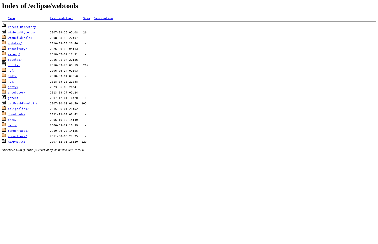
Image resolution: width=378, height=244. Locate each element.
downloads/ (16, 114)
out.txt (14, 65)
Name (11, 18)
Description (103, 18)
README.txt (16, 141)
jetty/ (13, 87)
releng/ (14, 54)
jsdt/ (12, 76)
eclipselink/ (18, 109)
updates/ (15, 43)
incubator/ (16, 92)
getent (13, 98)
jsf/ (11, 70)
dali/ (12, 125)
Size (86, 18)
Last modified (61, 18)
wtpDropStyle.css (22, 32)
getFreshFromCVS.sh (23, 103)
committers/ (17, 136)
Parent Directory (22, 27)
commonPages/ (18, 130)
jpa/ (11, 81)
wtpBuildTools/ (20, 38)
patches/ (15, 59)
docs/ (12, 119)
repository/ (17, 48)
